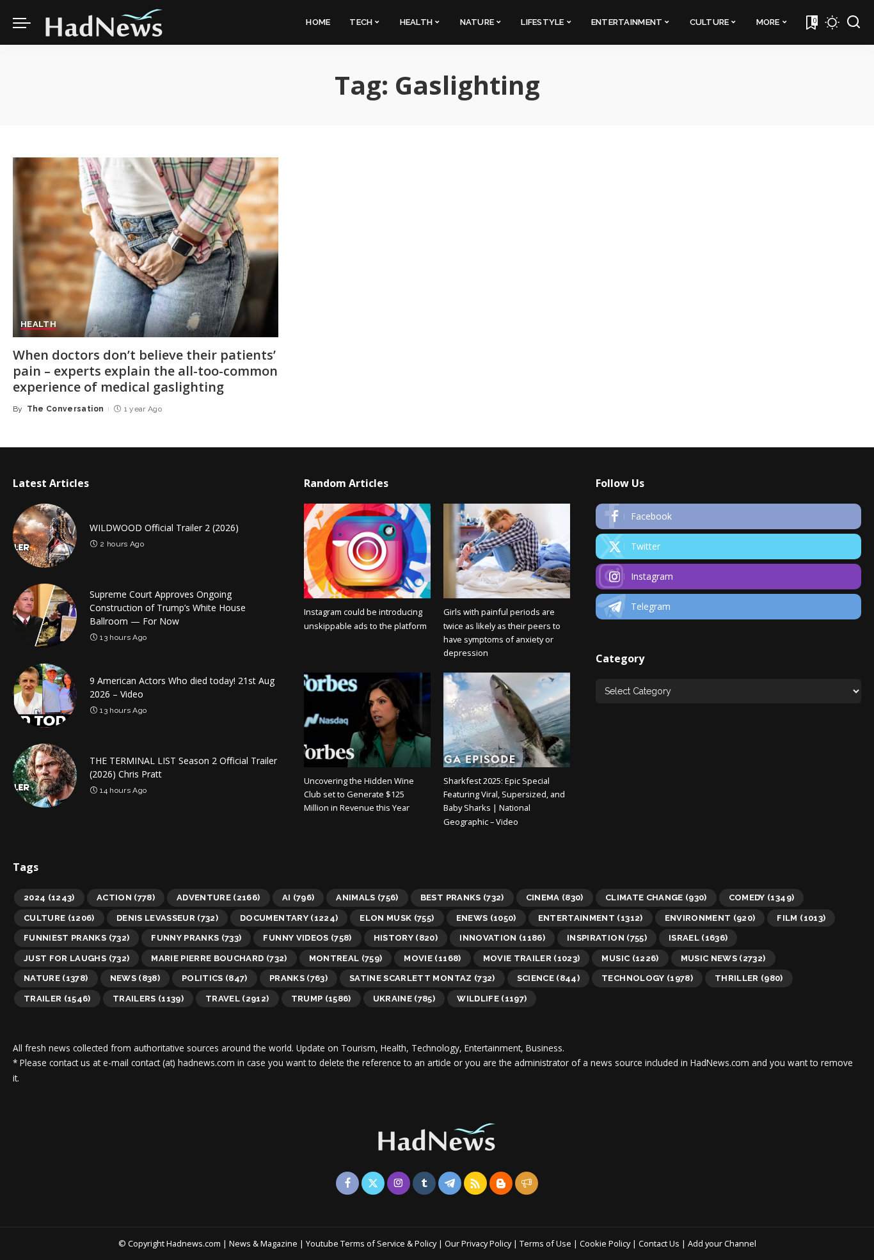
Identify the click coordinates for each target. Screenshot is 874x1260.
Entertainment (590, 918)
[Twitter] (728, 546)
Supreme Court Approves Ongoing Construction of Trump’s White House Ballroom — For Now (168, 607)
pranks (298, 978)
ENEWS (486, 918)
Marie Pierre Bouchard (219, 958)
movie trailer (531, 958)
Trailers (148, 998)
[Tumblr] (424, 1183)
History (406, 938)
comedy (762, 897)
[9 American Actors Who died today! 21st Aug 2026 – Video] (45, 696)
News (135, 978)
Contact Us (660, 1243)
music (629, 958)
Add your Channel (722, 1243)
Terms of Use (545, 1243)
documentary (289, 918)
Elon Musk (397, 918)
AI (298, 897)
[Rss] (475, 1183)
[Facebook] (728, 516)
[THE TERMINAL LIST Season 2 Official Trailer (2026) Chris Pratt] (45, 776)
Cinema (555, 897)
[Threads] (526, 1183)
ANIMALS (367, 897)
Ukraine (404, 998)
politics (215, 978)
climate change (656, 897)
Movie (432, 958)
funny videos (307, 938)
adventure (218, 897)
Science (548, 978)
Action (126, 897)
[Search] (853, 22)
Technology (647, 978)
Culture (59, 918)
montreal (346, 958)
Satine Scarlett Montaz (422, 978)
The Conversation (65, 408)
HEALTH (38, 324)
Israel (698, 938)
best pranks (462, 897)
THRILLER (749, 978)
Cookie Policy (606, 1243)
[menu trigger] (28, 22)
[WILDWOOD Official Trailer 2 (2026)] (45, 536)
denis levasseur (167, 918)
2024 (49, 897)
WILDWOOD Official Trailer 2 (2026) (164, 528)
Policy (425, 1243)
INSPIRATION (607, 938)
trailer (57, 998)
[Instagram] (728, 576)
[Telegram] (728, 606)
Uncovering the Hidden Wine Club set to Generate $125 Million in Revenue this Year (359, 794)
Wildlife (492, 998)
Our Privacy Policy (479, 1243)
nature (56, 978)
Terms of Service (372, 1243)
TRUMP (321, 998)
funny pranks (196, 938)
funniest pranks (76, 938)
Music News (723, 958)
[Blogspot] (500, 1183)
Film (801, 918)
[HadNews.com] (104, 22)
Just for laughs (76, 958)
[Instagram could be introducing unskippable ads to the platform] (367, 551)
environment (710, 918)
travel (237, 998)
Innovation (502, 938)
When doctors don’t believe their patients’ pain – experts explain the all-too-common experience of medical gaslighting (145, 370)
